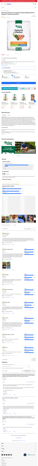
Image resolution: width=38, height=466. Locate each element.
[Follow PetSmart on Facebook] (2, 435)
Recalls (2, 439)
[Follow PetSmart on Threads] (6, 435)
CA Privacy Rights (3, 446)
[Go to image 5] (18, 53)
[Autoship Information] (12, 71)
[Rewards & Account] (5, 4)
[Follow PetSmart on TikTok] (9, 435)
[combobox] (18, 8)
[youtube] (11, 435)
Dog (2, 10)
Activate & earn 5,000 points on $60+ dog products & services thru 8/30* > (18, 1)
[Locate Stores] (33, 4)
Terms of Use (3, 440)
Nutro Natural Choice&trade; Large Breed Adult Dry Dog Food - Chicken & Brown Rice (23, 103)
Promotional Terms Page (22, 420)
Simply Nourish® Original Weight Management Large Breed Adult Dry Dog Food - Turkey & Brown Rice (32, 103)
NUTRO (2, 16)
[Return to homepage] (9, 4)
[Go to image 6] (19, 53)
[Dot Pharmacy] (31, 435)
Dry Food (7, 10)
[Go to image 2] (16, 53)
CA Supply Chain (3, 445)
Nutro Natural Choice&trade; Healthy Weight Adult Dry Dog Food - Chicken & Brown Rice (5, 103)
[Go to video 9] (21, 53)
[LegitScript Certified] (25, 434)
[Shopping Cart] (35, 4)
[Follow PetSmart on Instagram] (4, 435)
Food (4, 10)
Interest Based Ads (3, 443)
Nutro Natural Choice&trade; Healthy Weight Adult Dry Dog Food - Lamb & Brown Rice (14, 103)
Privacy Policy (3, 442)
